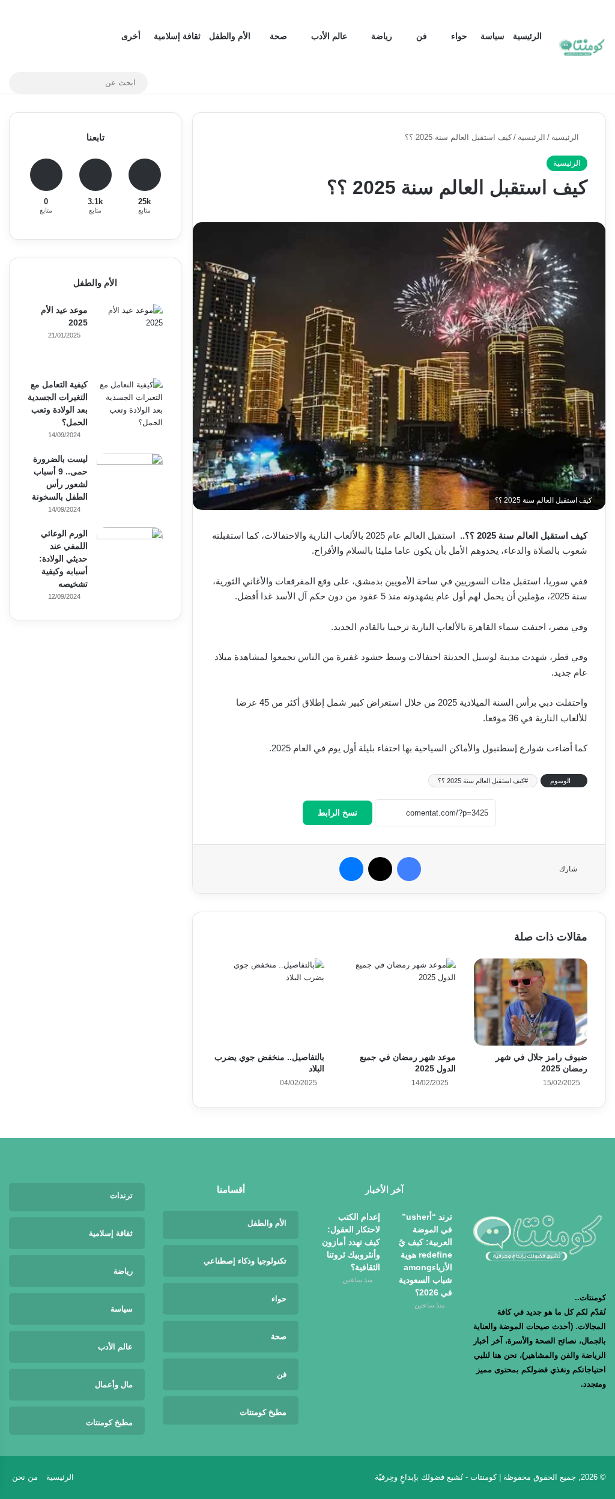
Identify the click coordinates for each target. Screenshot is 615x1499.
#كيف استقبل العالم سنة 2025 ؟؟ (483, 780)
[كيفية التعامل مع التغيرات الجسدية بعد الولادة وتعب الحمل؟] (130, 411)
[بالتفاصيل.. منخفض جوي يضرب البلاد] (267, 1002)
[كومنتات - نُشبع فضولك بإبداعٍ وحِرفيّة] (582, 46)
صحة (278, 36)
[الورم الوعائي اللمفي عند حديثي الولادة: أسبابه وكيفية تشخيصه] (130, 560)
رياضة (381, 36)
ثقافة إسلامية (177, 36)
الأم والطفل (229, 36)
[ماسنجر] (351, 869)
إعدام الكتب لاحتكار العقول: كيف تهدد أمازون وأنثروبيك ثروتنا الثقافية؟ (351, 1242)
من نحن (25, 1477)
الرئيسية (527, 36)
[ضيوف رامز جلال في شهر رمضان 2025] (530, 1002)
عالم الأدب (329, 36)
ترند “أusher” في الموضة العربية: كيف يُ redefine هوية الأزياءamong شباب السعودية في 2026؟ (425, 1254)
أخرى (131, 36)
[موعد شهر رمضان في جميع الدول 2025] (399, 1002)
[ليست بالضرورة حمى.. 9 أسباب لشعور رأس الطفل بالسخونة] (130, 486)
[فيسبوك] (409, 869)
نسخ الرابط (337, 812)
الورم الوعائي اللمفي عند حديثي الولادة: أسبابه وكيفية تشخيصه (63, 558)
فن (421, 36)
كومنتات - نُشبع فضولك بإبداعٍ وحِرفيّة (436, 1477)
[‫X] (380, 869)
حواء (459, 36)
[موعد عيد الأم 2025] (130, 337)
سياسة (492, 36)
